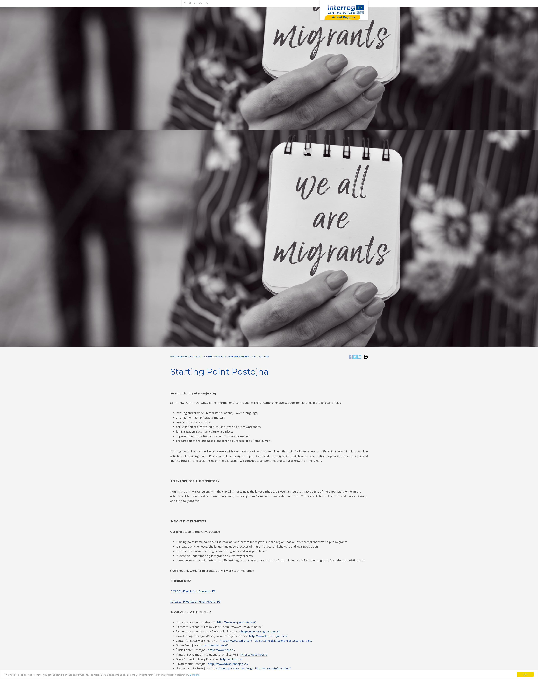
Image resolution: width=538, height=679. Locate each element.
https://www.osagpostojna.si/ (260, 631)
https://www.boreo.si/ (213, 645)
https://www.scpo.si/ (221, 650)
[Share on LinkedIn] (359, 357)
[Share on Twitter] (355, 357)
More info (194, 674)
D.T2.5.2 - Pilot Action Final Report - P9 (195, 601)
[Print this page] (364, 357)
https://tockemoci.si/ (253, 654)
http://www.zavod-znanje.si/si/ (228, 664)
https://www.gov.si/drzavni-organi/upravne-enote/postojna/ (250, 668)
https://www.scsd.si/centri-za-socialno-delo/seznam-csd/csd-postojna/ (266, 641)
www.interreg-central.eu (186, 356)
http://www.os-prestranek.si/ (236, 622)
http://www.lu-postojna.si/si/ (268, 636)
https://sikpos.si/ (231, 659)
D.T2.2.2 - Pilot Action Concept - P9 (192, 591)
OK (525, 674)
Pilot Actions (260, 356)
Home (208, 356)
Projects (220, 356)
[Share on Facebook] (351, 357)
